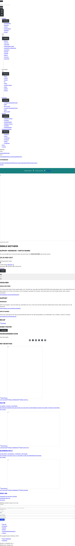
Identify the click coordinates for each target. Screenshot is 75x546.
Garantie (4, 527)
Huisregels (4, 540)
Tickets (4, 409)
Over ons (4, 524)
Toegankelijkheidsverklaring (8, 531)
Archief (1, 164)
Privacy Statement (6, 538)
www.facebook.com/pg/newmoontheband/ (10, 308)
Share (2, 270)
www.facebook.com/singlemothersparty (9, 294)
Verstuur (2, 519)
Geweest (48, 170)
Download (3, 330)
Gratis (3, 500)
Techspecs (4, 526)
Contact (4, 533)
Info (1, 409)
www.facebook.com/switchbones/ (8, 316)
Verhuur (4, 529)
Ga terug (6, 20)
